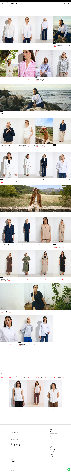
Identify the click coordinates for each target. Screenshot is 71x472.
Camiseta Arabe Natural (40, 376)
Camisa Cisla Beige (39, 244)
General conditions (53, 447)
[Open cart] (68, 3)
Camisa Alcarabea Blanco (58, 45)
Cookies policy (52, 451)
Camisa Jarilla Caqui (57, 78)
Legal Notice (52, 445)
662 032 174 (13, 436)
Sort (69, 14)
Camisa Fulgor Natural (4, 43)
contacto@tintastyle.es (14, 434)
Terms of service (53, 452)
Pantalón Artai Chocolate (31, 407)
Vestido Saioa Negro (57, 277)
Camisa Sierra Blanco (4, 376)
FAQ (51, 436)
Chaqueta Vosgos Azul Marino (5, 244)
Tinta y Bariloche (4, 12)
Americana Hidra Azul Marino (40, 179)
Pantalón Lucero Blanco (22, 376)
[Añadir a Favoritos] (16, 44)
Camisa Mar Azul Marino (40, 79)
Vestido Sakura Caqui (22, 277)
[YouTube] (14, 445)
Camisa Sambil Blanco (39, 43)
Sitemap (51, 454)
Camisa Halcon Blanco (22, 43)
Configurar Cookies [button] (53, 456)
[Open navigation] (2, 3)
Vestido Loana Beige (39, 277)
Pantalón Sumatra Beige (58, 246)
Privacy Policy (52, 449)
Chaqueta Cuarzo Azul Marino (5, 145)
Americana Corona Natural (5, 181)
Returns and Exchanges (54, 433)
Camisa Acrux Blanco (4, 342)
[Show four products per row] (3, 14)
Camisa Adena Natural (4, 78)
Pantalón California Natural (23, 179)
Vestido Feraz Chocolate (4, 279)
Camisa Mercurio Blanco (58, 342)
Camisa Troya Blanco (57, 179)
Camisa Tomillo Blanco (39, 342)
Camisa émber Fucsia (22, 78)
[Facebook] (17, 445)
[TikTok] (20, 445)
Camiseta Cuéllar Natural (22, 145)
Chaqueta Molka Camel (40, 145)
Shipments (52, 431)
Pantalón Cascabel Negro (58, 376)
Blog (51, 440)
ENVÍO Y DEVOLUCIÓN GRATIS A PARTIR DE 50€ (35, 0)
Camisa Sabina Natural (13, 407)
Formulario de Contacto (14, 432)
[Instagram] (11, 445)
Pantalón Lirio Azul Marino (23, 244)
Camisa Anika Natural (48, 407)
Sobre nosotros (53, 438)
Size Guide (52, 435)
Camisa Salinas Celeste (22, 344)
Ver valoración (13, 470)
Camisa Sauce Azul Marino (58, 147)
